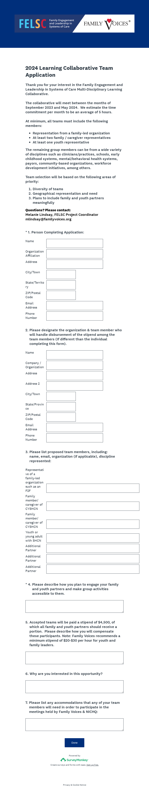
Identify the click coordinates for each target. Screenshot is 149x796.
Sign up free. (92, 764)
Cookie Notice (79, 784)
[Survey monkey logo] (74, 759)
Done (74, 742)
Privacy (66, 784)
